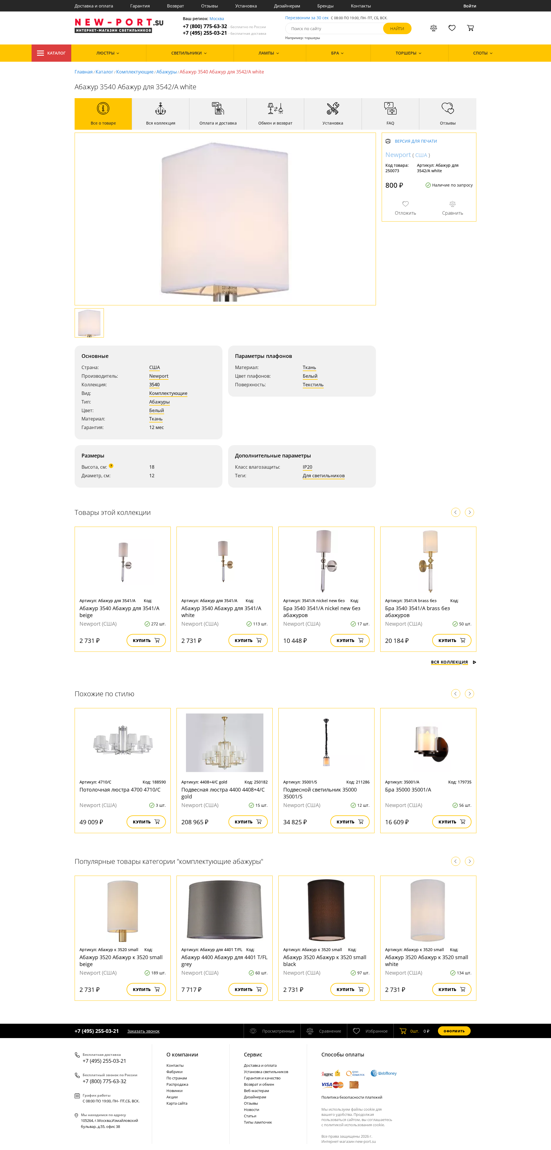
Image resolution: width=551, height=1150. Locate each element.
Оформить (454, 1031)
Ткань (156, 419)
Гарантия (140, 6)
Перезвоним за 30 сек (307, 17)
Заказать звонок (143, 1031)
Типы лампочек (258, 1122)
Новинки (174, 1090)
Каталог (56, 53)
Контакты (361, 6)
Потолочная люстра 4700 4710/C (119, 789)
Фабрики (174, 1071)
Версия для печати (416, 141)
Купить (142, 640)
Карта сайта (176, 1103)
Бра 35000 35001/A (408, 789)
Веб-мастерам (256, 1090)
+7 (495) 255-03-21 (224, 33)
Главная (84, 72)
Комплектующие (135, 72)
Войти (469, 6)
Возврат (175, 6)
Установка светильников (266, 1071)
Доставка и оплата (94, 6)
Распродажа (177, 1084)
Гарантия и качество (262, 1078)
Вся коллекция (449, 662)
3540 (154, 384)
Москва (216, 18)
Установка (246, 6)
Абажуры (166, 72)
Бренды (325, 6)
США (154, 367)
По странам (176, 1078)
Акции (172, 1096)
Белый (156, 410)
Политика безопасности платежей (351, 1097)
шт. (414, 1031)
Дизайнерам (287, 6)
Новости (251, 1109)
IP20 (307, 467)
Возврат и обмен (259, 1084)
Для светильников (324, 475)
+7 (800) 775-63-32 (224, 26)
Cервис (253, 1054)
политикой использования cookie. (354, 1124)
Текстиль (313, 384)
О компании (182, 1054)
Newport (158, 376)
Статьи (250, 1115)
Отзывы (209, 6)
